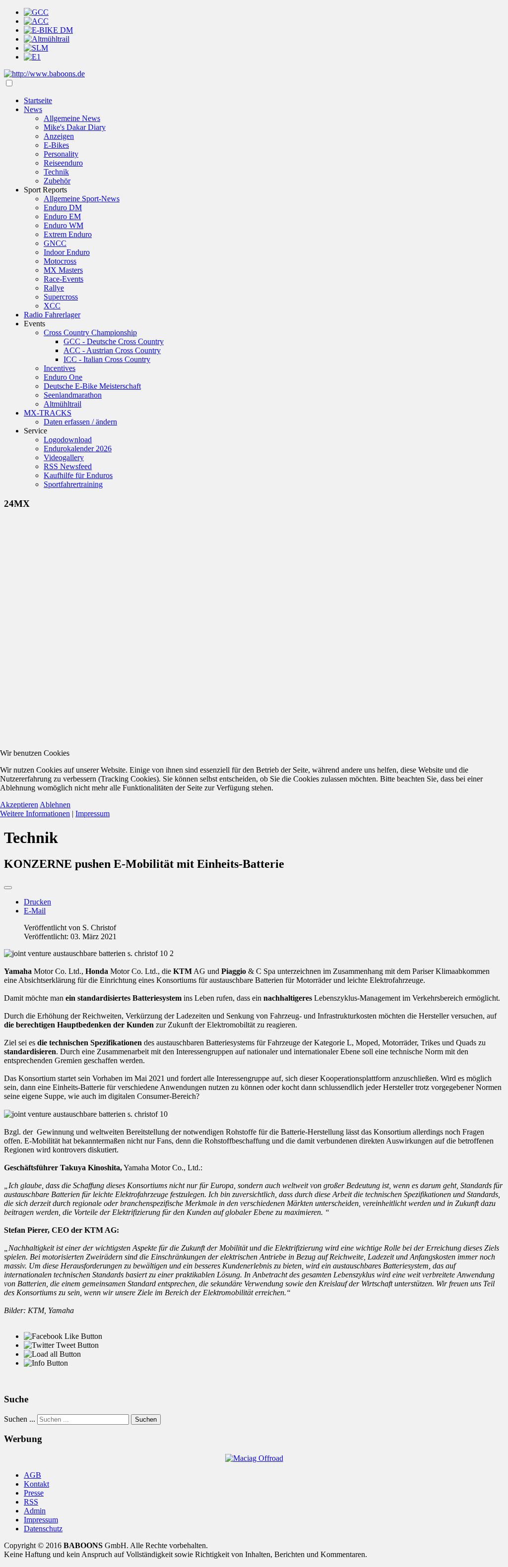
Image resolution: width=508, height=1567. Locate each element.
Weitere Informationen (35, 813)
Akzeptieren (19, 804)
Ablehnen (55, 804)
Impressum (92, 813)
